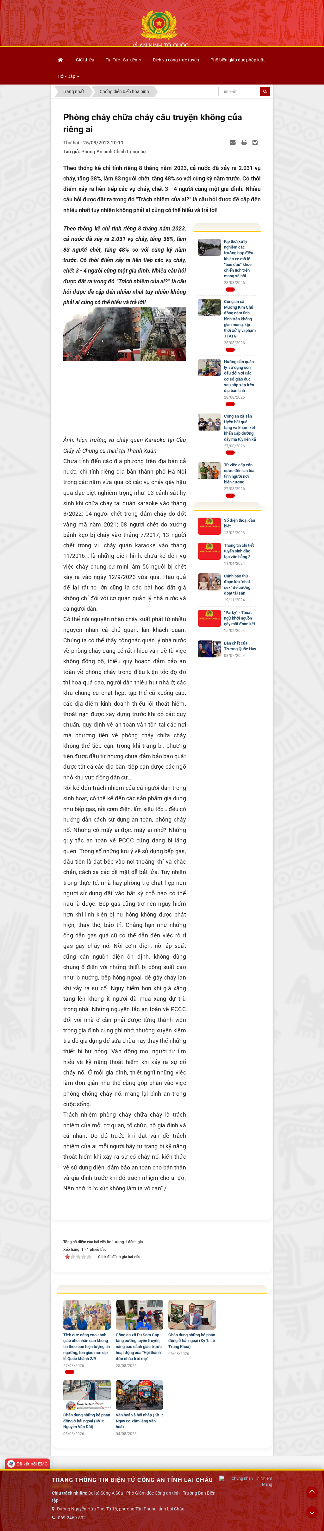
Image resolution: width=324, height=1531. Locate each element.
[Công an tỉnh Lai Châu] (160, 28)
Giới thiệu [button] (85, 59)
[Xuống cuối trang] (312, 1512)
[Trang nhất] (61, 59)
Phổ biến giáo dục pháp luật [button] (237, 59)
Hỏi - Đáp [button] (67, 76)
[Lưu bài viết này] (255, 142)
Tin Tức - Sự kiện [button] (122, 59)
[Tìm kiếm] (265, 91)
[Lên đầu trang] (312, 1493)
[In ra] (244, 142)
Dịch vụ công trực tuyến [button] (176, 59)
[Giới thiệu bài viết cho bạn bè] (233, 142)
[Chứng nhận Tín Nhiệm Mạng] (245, 1481)
